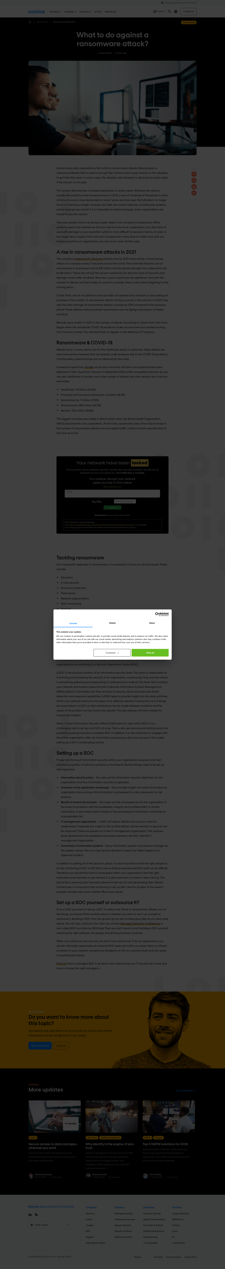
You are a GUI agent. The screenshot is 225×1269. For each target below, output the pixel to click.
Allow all (150, 653)
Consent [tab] (73, 623)
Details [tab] (112, 623)
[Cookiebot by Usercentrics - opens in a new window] (157, 614)
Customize (111, 653)
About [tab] (152, 623)
